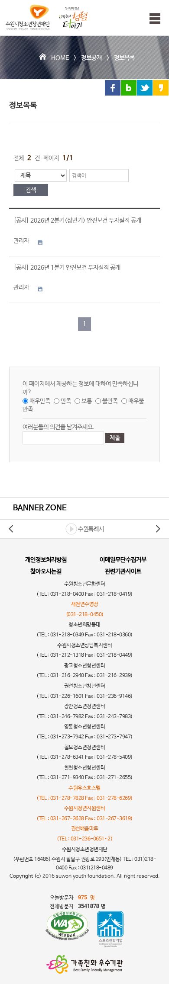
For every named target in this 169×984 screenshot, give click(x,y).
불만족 (110, 401)
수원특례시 (91, 529)
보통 (86, 401)
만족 (66, 401)
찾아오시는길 (46, 571)
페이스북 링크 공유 (112, 88)
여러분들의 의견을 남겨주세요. (58, 427)
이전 (11, 529)
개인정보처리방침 (46, 559)
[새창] (67, 929)
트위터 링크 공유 (145, 88)
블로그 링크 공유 (128, 88)
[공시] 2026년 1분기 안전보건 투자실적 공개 (66, 267)
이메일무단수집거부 (123, 559)
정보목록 (124, 57)
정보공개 (91, 57)
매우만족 (39, 401)
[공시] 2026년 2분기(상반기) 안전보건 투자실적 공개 (77, 220)
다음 (158, 529)
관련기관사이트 (123, 571)
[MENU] (152, 18)
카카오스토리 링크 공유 (161, 88)
